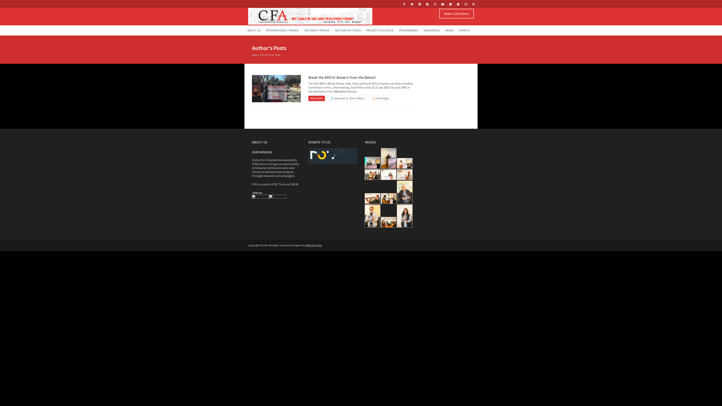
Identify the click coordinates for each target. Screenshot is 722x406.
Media (449, 30)
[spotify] (458, 4)
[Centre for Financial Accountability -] (310, 23)
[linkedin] (419, 4)
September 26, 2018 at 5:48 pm (349, 98)
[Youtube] (443, 4)
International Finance (282, 30)
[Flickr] (450, 4)
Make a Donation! (456, 13)
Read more (316, 98)
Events (464, 30)
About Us (254, 30)
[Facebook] (427, 4)
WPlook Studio (314, 245)
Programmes (408, 30)
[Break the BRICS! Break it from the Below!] (276, 88)
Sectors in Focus (348, 30)
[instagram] (435, 4)
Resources (432, 30)
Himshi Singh (382, 98)
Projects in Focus (380, 30)
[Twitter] (412, 4)
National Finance (316, 30)
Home (255, 54)
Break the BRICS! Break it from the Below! (342, 77)
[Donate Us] (404, 4)
